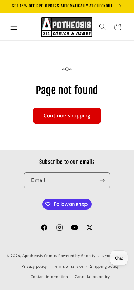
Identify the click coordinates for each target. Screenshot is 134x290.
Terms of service (69, 266)
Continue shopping (67, 115)
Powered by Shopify (77, 256)
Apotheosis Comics (39, 256)
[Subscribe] (102, 180)
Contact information (49, 276)
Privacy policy (34, 266)
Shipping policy (104, 266)
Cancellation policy (92, 276)
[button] (13, 26)
